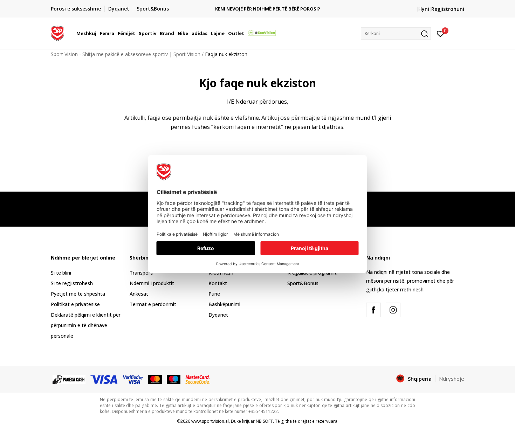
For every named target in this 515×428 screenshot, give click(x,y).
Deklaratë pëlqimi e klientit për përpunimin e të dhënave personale (86, 325)
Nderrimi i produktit (152, 283)
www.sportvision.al (210, 421)
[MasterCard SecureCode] (197, 379)
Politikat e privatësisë (75, 304)
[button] (97, 33)
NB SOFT (264, 421)
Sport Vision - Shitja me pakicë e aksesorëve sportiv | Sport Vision (125, 54)
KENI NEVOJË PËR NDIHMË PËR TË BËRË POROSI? (257, 9)
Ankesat (139, 293)
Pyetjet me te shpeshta (78, 293)
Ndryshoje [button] (451, 378)
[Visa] (104, 379)
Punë (214, 293)
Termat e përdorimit (153, 304)
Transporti (141, 272)
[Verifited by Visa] (133, 379)
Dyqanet (218, 314)
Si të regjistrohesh (72, 283)
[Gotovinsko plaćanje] (69, 379)
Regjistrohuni (447, 9)
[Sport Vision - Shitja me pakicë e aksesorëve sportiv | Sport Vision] (57, 32)
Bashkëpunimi (224, 304)
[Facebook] (373, 310)
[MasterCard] (155, 379)
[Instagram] (393, 310)
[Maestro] (173, 379)
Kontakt (217, 283)
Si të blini (61, 272)
